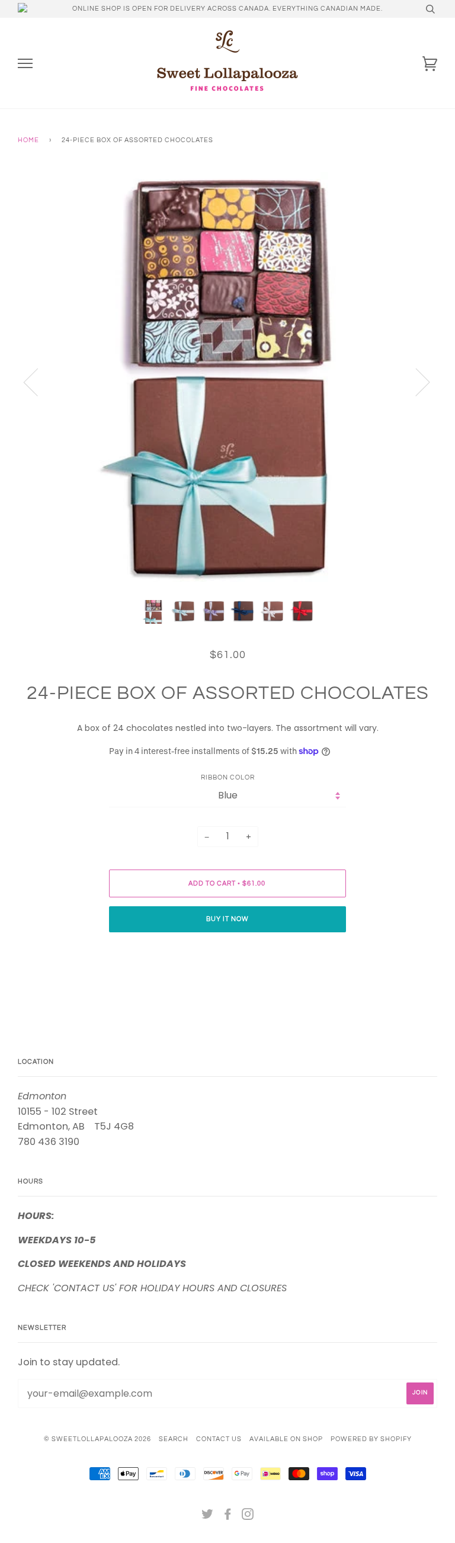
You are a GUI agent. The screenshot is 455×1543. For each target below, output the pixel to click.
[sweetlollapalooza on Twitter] (207, 1516)
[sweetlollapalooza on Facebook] (228, 1516)
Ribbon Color (228, 777)
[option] (227, 381)
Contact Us (219, 1439)
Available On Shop (286, 1439)
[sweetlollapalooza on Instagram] (248, 1516)
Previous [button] (38, 381)
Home (28, 140)
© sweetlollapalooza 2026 (97, 1439)
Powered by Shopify (371, 1439)
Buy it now (227, 919)
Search (173, 1439)
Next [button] (415, 381)
